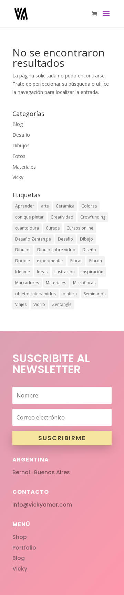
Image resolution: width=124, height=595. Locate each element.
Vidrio (39, 304)
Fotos (18, 156)
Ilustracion (64, 272)
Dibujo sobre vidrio (56, 250)
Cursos (53, 228)
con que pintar (29, 217)
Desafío (21, 134)
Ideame (22, 272)
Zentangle (62, 304)
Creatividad (62, 217)
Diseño (89, 250)
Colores (89, 206)
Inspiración (92, 272)
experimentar (50, 261)
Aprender (24, 206)
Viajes (21, 304)
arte (45, 206)
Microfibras (84, 283)
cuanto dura (27, 228)
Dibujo (86, 239)
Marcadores (27, 283)
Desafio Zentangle (33, 239)
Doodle (22, 261)
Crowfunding (92, 217)
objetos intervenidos (35, 294)
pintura (70, 294)
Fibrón (95, 261)
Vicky (17, 177)
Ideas (42, 272)
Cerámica (65, 206)
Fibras (76, 261)
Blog (17, 124)
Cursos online (79, 228)
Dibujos (21, 145)
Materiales (24, 166)
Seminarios (94, 294)
